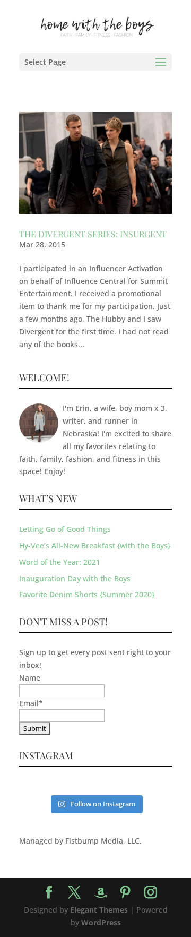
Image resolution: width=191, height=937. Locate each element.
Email (31, 703)
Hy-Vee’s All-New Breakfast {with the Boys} (94, 545)
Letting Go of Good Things (65, 529)
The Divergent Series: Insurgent (93, 233)
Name (29, 678)
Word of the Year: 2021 (59, 562)
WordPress (101, 922)
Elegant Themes (99, 910)
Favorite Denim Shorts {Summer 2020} (86, 594)
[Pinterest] (125, 892)
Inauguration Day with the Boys (75, 578)
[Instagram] (150, 892)
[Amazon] (100, 893)
